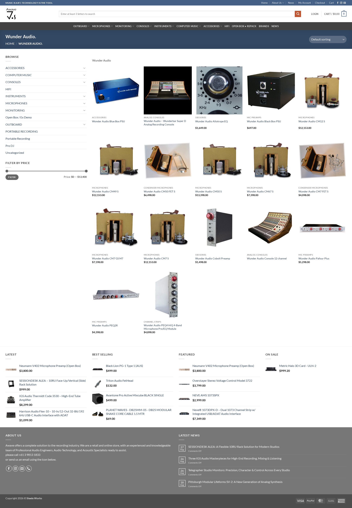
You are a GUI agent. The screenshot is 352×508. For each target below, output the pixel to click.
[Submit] (298, 14)
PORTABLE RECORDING (22, 131)
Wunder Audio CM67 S (260, 191)
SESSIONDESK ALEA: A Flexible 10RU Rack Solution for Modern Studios (233, 446)
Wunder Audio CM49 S (105, 191)
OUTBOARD (80, 26)
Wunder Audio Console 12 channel (267, 258)
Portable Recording (18, 138)
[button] (314, 14)
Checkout (320, 2)
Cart (331, 2)
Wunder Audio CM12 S (311, 121)
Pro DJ (10, 145)
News (291, 2)
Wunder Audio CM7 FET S (313, 191)
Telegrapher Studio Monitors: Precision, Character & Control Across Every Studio (239, 470)
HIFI (227, 26)
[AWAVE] (29, 13)
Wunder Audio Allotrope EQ (211, 121)
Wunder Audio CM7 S (156, 258)
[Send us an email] (345, 3)
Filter (12, 177)
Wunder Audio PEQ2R (105, 325)
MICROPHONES (101, 26)
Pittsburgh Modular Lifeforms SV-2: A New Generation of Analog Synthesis (235, 481)
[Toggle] (84, 68)
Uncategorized (15, 152)
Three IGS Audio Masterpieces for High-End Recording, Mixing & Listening (234, 458)
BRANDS (264, 26)
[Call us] (29, 469)
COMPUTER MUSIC (188, 26)
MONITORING (123, 26)
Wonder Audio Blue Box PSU (108, 121)
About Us (277, 2)
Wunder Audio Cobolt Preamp (212, 258)
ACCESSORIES (211, 26)
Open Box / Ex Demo (19, 117)
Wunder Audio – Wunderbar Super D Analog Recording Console (165, 122)
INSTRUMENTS (162, 26)
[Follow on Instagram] (341, 3)
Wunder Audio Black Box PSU (264, 121)
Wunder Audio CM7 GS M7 (107, 258)
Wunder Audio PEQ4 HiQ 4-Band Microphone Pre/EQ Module (163, 327)
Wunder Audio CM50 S (208, 191)
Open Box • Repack (244, 26)
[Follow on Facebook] (338, 3)
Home (264, 2)
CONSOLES (143, 26)
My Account (304, 2)
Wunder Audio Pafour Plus (313, 258)
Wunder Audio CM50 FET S (159, 191)
